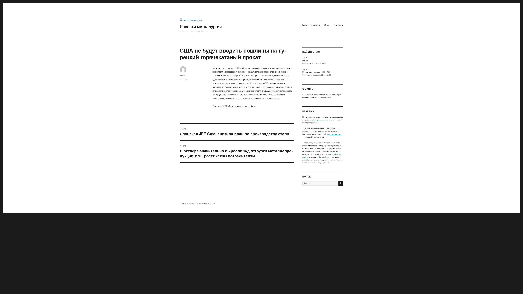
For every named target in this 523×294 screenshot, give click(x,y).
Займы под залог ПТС (207, 203)
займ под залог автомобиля (322, 120)
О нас (327, 25)
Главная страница (311, 25)
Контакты (338, 25)
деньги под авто (335, 134)
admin (182, 75)
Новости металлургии (201, 26)
